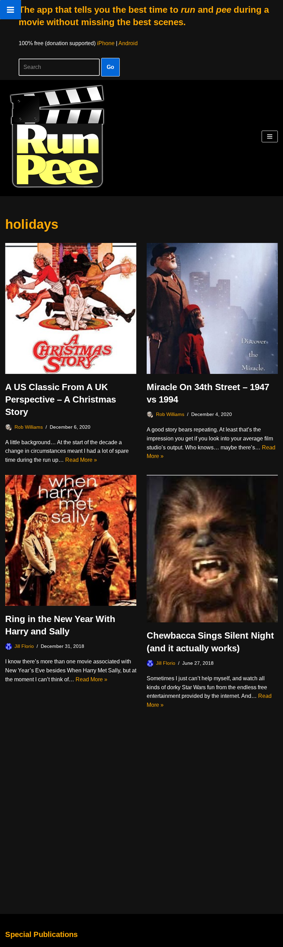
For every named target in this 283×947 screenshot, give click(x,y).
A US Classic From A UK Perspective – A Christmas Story (60, 399)
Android (128, 43)
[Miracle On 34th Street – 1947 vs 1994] (212, 308)
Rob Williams (28, 427)
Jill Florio (24, 646)
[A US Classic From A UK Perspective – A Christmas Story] (70, 308)
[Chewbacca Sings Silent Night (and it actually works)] (212, 549)
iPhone (106, 43)
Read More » (81, 460)
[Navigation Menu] (270, 136)
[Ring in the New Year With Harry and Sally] (70, 540)
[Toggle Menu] (10, 9)
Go (110, 67)
